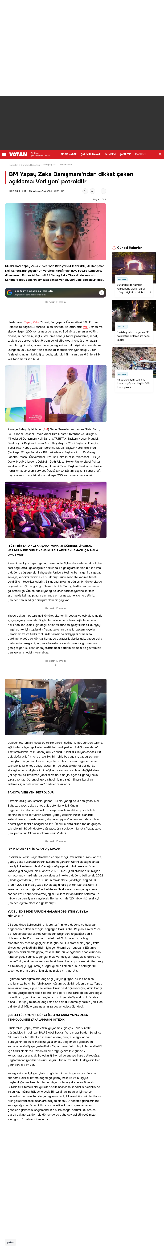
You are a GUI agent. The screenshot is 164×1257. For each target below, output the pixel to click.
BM (83, 266)
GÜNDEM (110, 154)
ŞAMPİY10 (125, 154)
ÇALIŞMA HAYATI (91, 154)
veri (72, 280)
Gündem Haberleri (30, 165)
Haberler (13, 165)
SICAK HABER (69, 154)
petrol (10, 1242)
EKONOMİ (141, 154)
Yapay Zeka (30, 266)
